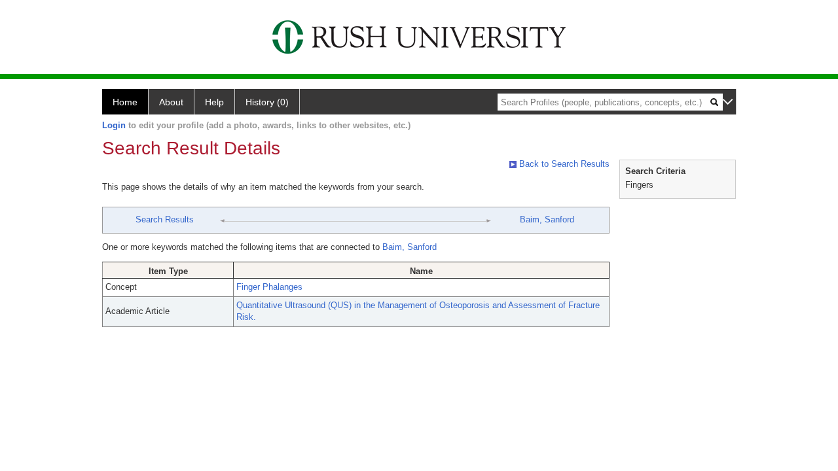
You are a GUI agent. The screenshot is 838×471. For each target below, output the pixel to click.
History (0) (267, 102)
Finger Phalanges (269, 287)
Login (114, 125)
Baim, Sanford (547, 219)
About (171, 102)
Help (214, 102)
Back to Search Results (563, 164)
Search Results (165, 219)
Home (125, 102)
